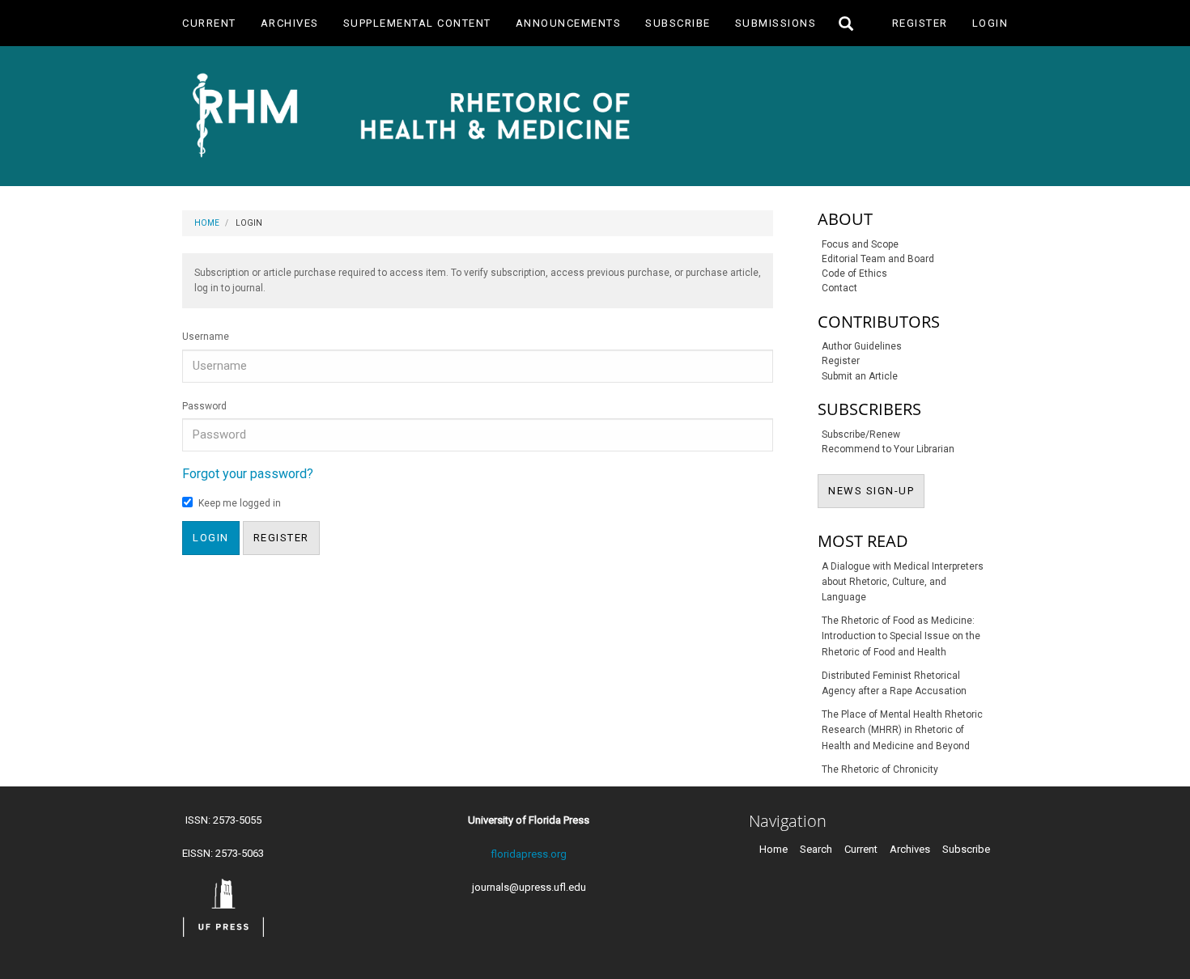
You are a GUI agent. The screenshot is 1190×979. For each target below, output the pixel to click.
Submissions (776, 23)
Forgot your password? (247, 473)
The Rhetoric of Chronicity (880, 769)
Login (990, 23)
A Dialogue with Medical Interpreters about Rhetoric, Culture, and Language (903, 582)
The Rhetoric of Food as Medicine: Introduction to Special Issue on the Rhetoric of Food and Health (901, 636)
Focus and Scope (860, 244)
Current (209, 23)
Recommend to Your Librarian (888, 449)
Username (205, 336)
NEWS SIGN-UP (876, 490)
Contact (839, 288)
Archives (290, 23)
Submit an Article (860, 376)
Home (206, 222)
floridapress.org (529, 854)
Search (816, 849)
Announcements (569, 23)
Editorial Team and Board (878, 259)
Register (920, 23)
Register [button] (281, 538)
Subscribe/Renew (861, 434)
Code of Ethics (854, 273)
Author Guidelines (862, 346)
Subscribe (678, 23)
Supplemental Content (417, 23)
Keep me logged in (239, 503)
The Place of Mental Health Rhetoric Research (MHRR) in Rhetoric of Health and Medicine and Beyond (902, 730)
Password (204, 406)
